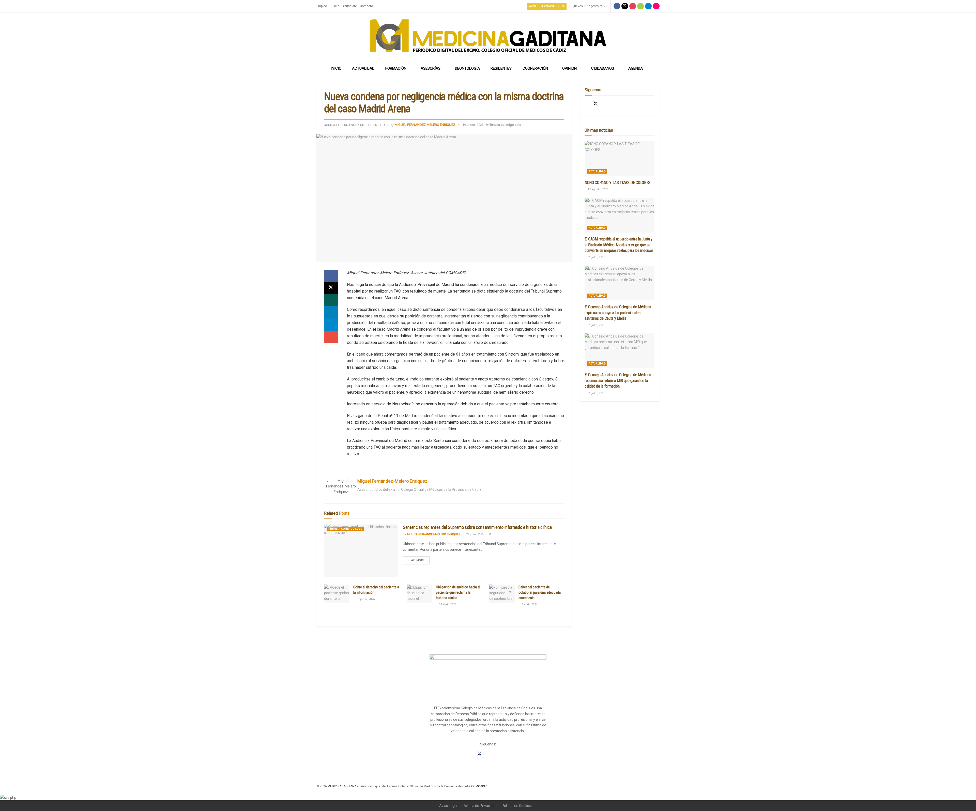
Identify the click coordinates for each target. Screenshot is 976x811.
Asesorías (430, 68)
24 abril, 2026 (447, 604)
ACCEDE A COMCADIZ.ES (546, 6)
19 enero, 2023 (473, 125)
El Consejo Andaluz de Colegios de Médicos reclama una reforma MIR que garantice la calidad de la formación (618, 380)
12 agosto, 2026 (597, 189)
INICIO (336, 68)
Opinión (569, 68)
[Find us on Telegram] (648, 6)
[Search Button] (654, 68)
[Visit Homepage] (488, 37)
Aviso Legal (448, 806)
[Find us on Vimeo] (640, 6)
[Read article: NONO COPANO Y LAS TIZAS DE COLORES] (619, 158)
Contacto (366, 6)
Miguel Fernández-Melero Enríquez (425, 125)
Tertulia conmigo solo (505, 125)
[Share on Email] (331, 337)
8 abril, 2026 (529, 604)
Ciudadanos (602, 68)
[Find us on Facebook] (617, 6)
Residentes (501, 68)
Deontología (467, 68)
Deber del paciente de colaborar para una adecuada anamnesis (539, 592)
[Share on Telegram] (331, 324)
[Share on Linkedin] (331, 312)
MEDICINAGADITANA (342, 786)
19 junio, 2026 (365, 599)
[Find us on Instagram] (632, 6)
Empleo (321, 6)
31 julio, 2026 (596, 257)
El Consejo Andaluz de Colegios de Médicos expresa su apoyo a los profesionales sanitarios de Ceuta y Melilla (618, 312)
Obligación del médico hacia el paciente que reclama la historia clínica (458, 592)
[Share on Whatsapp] (331, 300)
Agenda (635, 68)
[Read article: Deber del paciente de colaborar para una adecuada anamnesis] (502, 594)
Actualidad (363, 68)
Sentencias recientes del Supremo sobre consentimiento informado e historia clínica (477, 527)
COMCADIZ (479, 786)
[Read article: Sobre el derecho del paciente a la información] (336, 594)
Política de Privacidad (480, 806)
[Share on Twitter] (331, 288)
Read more (419, 559)
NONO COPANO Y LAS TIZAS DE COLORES (617, 182)
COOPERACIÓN (535, 68)
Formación (395, 68)
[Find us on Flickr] (656, 6)
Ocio (336, 6)
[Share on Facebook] (331, 276)
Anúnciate (349, 6)
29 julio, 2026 (474, 534)
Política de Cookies (517, 806)
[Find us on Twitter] (624, 6)
